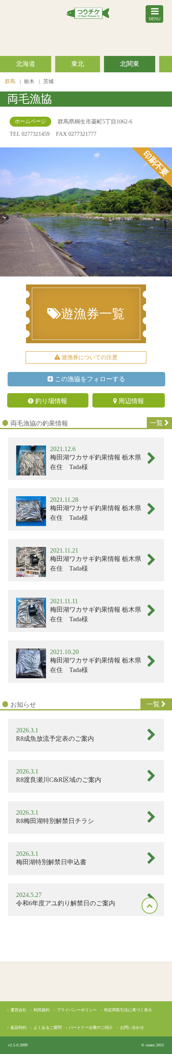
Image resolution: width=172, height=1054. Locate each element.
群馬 (10, 81)
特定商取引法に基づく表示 (128, 1010)
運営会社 (18, 1010)
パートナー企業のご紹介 (91, 1027)
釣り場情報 (50, 401)
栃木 (30, 81)
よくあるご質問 (48, 1027)
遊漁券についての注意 (89, 357)
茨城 (48, 81)
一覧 (157, 423)
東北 (77, 63)
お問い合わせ (132, 1027)
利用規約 (42, 1010)
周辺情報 (130, 401)
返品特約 (18, 1027)
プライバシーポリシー (77, 1010)
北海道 (25, 63)
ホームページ (30, 121)
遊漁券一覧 (93, 313)
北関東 (129, 63)
